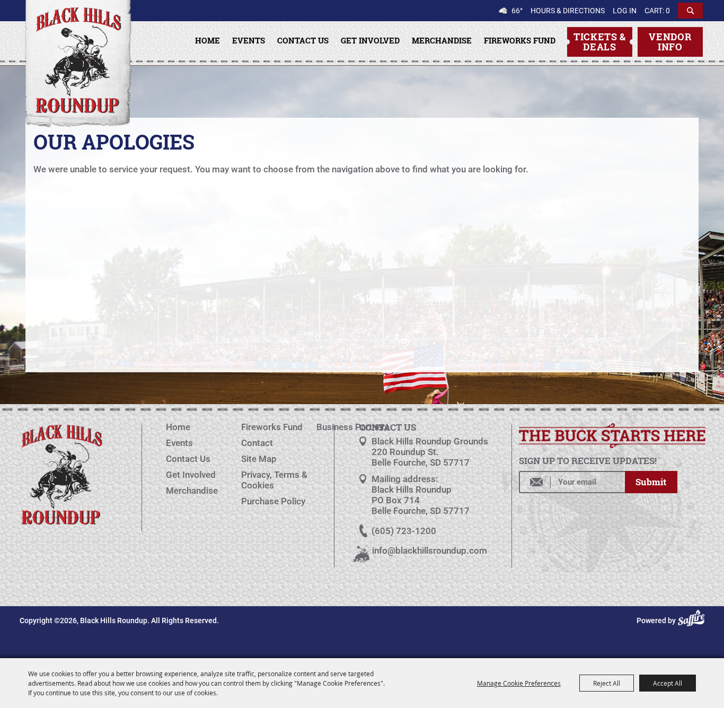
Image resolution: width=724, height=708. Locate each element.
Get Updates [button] (650, 482)
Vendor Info (670, 41)
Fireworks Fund (519, 40)
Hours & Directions (568, 10)
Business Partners (353, 427)
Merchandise (442, 40)
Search (690, 11)
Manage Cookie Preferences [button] (519, 683)
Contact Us (303, 40)
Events (248, 40)
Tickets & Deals (599, 41)
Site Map (259, 458)
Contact (257, 443)
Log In (625, 10)
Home (207, 40)
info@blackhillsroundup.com (429, 550)
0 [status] (668, 10)
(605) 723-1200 (404, 531)
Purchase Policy (273, 501)
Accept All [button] (667, 683)
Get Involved (370, 40)
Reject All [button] (606, 683)
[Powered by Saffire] (693, 620)
